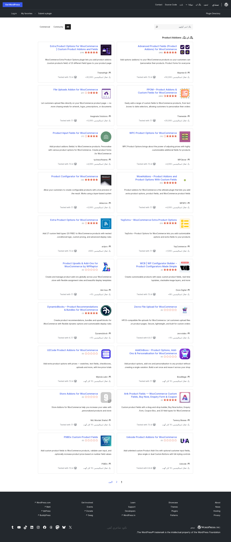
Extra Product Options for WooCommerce (74, 220)
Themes (174, 507)
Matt (47, 507)
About (217, 502)
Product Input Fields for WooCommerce (75, 133)
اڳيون (110, 482)
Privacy (217, 515)
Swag (89, 515)
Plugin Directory (213, 13)
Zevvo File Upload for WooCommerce (155, 306)
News (217, 507)
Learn (132, 502)
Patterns (174, 515)
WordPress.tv (128, 515)
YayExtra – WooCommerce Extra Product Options (149, 220)
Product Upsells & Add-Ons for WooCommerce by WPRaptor (80, 265)
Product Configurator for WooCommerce (74, 176)
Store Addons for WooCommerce (79, 393)
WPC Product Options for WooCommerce (153, 133)
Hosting (216, 511)
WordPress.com (42, 502)
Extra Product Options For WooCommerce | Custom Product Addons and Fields (74, 48)
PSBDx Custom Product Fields (81, 437)
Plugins (175, 511)
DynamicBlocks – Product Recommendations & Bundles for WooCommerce (72, 308)
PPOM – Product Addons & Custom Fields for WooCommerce (157, 91)
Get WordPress (12, 4)
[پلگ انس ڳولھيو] (156, 27)
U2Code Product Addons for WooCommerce (72, 350)
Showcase (173, 502)
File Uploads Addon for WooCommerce (75, 89)
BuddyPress (44, 515)
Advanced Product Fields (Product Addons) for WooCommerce (157, 48)
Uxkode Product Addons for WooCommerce (151, 437)
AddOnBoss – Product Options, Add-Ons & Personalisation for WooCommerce (153, 352)
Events (90, 507)
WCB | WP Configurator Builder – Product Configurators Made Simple (156, 265)
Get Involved (87, 502)
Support (131, 507)
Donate (88, 511)
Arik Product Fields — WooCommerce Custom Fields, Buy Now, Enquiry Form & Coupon (150, 395)
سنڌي (192, 528)
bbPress (46, 511)
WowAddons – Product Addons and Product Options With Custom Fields (156, 178)
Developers (130, 511)
